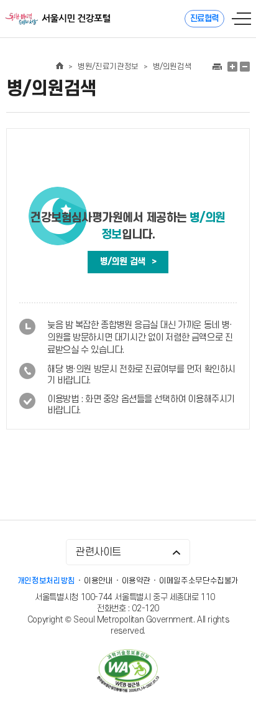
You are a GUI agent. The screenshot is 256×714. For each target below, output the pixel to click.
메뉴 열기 (241, 18)
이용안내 (98, 580)
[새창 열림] (216, 67)
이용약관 (136, 580)
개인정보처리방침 (46, 580)
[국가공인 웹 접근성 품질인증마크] (128, 672)
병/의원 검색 (128, 261)
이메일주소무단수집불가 (199, 580)
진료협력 (204, 18)
